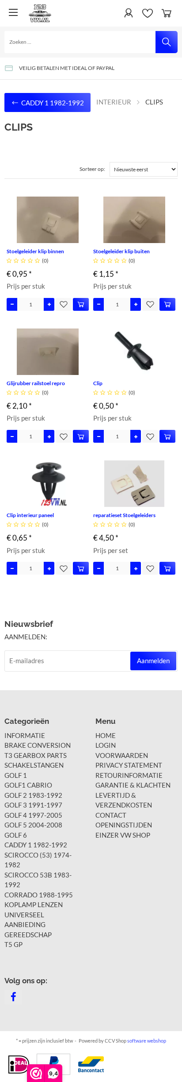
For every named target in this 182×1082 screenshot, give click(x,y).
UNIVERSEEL (24, 915)
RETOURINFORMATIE (129, 775)
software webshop (146, 1040)
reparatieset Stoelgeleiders (124, 515)
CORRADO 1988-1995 (38, 895)
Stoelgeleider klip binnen (35, 251)
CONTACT (110, 815)
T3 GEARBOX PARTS (35, 755)
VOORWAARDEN (121, 755)
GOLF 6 (15, 835)
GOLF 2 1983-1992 (33, 795)
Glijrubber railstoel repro (36, 383)
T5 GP (13, 944)
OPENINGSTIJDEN (123, 825)
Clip (97, 383)
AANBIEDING (25, 924)
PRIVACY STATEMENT (128, 765)
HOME (105, 735)
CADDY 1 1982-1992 (35, 845)
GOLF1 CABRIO (28, 785)
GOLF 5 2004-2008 (33, 825)
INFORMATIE (24, 735)
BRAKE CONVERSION (37, 745)
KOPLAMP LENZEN (33, 904)
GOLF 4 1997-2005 (33, 815)
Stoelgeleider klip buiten (121, 251)
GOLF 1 (15, 775)
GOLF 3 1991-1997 (33, 805)
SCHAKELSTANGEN (34, 765)
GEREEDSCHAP (28, 935)
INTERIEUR (113, 102)
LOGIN (105, 745)
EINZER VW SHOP (122, 835)
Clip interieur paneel (30, 515)
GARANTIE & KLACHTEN (133, 785)
